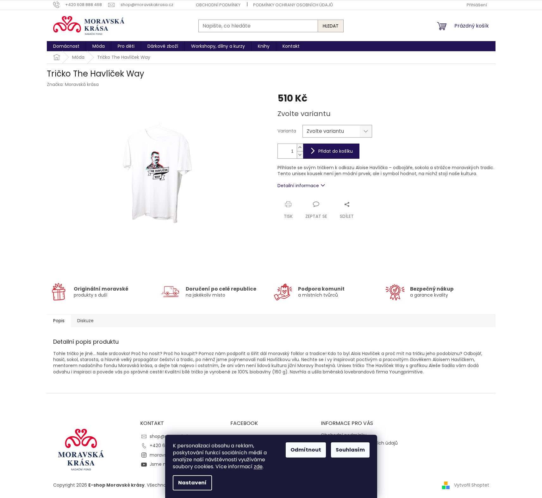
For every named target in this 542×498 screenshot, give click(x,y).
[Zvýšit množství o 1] (300, 147)
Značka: (73, 84)
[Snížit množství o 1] (300, 154)
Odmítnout (305, 449)
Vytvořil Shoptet (471, 485)
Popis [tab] (59, 320)
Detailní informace (298, 185)
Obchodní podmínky (218, 5)
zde (258, 466)
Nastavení (192, 482)
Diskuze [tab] (85, 320)
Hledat (331, 26)
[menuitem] (66, 46)
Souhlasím (350, 449)
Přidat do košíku (335, 151)
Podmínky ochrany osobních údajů (293, 5)
